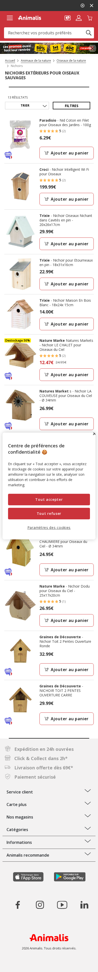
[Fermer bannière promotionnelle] (92, 48)
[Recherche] (88, 33)
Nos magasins (20, 817)
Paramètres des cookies (49, 527)
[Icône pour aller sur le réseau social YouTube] (62, 904)
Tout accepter (49, 499)
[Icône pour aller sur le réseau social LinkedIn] (84, 904)
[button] (68, 17)
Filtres (71, 105)
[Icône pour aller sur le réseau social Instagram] (39, 904)
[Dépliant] (49, 48)
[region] (49, 486)
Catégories (17, 829)
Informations (19, 842)
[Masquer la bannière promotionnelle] (91, 5)
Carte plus (17, 804)
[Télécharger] (14, 963)
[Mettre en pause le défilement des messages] (82, 5)
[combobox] (49, 32)
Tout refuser (49, 513)
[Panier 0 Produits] (90, 17)
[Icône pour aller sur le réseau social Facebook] (17, 904)
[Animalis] (29, 18)
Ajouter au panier (70, 153)
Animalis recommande (28, 855)
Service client (20, 792)
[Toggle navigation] (9, 18)
